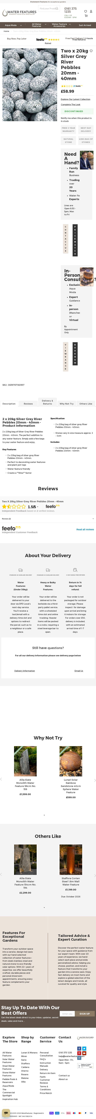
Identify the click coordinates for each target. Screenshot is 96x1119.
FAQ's (43, 1059)
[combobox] (49, 8)
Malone (24, 1078)
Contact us (65, 239)
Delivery (44, 1069)
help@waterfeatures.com (71, 1056)
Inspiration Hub (10, 1099)
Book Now (75, 354)
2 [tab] (48, 815)
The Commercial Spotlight (8, 1092)
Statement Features (39, 2)
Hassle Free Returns (83, 39)
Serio (23, 1060)
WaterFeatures (27, 1113)
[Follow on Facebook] (79, 1049)
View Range (66, 357)
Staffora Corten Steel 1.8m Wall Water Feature (71, 881)
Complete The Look (70, 104)
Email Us (79, 671)
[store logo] (19, 13)
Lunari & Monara (29, 1052)
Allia (23, 1081)
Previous (1, 779)
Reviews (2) (6, 519)
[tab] (48, 426)
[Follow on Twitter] (84, 1049)
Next (95, 780)
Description (9, 403)
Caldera (25, 1067)
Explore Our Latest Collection (75, 99)
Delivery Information (24, 671)
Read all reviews (85, 529)
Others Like (86, 403)
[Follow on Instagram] (79, 1058)
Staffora (25, 1063)
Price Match (75, 240)
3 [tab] (51, 815)
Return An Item (47, 1073)
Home (6, 31)
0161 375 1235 (65, 1052)
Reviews (28, 403)
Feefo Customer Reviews (45, 1080)
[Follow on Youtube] (84, 1053)
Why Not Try (67, 403)
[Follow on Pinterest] (79, 1053)
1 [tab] (44, 815)
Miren (24, 1056)
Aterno (24, 1071)
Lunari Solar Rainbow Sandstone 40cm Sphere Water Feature (71, 786)
